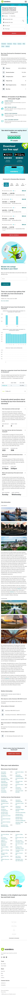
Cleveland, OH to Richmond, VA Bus (4, 826)
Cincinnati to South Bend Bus (19, 791)
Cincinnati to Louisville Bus (4, 791)
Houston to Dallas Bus (19, 835)
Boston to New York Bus (20, 838)
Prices (14, 43)
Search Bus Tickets (14, 753)
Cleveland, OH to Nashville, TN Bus (19, 818)
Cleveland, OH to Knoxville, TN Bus (4, 813)
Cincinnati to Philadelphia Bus (19, 776)
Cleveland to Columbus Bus (5, 822)
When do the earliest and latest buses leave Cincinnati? (12, 455)
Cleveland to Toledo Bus (20, 804)
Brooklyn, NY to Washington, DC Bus (20, 847)
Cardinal (12, 591)
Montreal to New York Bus (4, 854)
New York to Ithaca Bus (19, 844)
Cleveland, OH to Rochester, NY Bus (19, 815)
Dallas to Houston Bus (19, 854)
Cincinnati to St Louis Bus (4, 788)
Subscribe (6, 284)
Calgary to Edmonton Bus (4, 841)
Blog (2, 973)
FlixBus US (4, 385)
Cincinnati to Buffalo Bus (20, 779)
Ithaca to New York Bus (5, 857)
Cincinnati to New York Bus (19, 782)
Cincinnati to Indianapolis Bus (4, 782)
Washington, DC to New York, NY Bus (19, 860)
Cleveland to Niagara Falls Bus (20, 810)
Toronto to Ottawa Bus (4, 847)
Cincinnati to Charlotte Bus (4, 776)
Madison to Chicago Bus (5, 851)
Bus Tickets (14, 922)
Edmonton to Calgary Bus (3, 844)
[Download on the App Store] (8, 154)
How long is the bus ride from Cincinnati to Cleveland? (12, 431)
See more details (5, 300)
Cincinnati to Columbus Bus (18, 788)
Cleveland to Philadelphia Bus (4, 801)
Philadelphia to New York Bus (20, 851)
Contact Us (3, 983)
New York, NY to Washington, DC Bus (20, 841)
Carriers (19, 43)
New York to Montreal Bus (18, 857)
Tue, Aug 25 (7, 25)
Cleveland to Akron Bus (5, 804)
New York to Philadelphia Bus (4, 838)
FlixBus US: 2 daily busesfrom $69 (9, 298)
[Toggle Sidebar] (26, 1)
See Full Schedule (14, 235)
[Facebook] (4, 957)
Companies (3, 985)
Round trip (13, 15)
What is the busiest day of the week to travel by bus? (12, 473)
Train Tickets (3, 965)
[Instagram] (1, 957)
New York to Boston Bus (5, 835)
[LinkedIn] (6, 957)
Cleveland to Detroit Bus (20, 812)
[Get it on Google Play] (19, 154)
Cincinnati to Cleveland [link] (14, 938)
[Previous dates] (2, 184)
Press (2, 975)
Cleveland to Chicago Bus (18, 807)
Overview (9, 43)
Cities (3, 46)
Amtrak (19, 588)
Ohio (14, 930)
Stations (7, 46)
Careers (2, 977)
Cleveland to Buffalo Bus (20, 820)
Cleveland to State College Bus (19, 823)
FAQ (24, 43)
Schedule (4, 43)
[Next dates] (25, 184)
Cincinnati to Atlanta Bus (20, 772)
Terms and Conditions (5, 990)
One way (6, 15)
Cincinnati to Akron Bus (19, 785)
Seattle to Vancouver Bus (5, 860)
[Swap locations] (23, 20)
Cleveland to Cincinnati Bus (5, 819)
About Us (3, 971)
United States (14, 926)
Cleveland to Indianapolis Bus (19, 801)
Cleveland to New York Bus (4, 807)
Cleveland (14, 934)
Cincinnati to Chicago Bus (3, 772)
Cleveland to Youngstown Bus (4, 810)
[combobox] (14, 19)
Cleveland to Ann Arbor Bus (5, 816)
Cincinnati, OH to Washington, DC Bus (5, 779)
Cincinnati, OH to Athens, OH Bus (4, 785)
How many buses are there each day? (11, 408)
